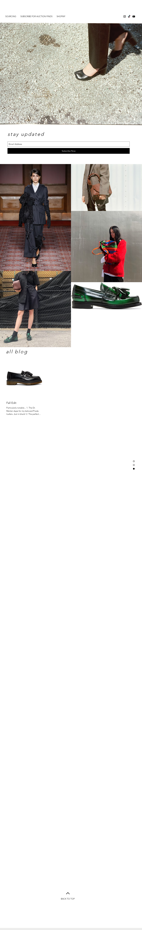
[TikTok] (129, 16)
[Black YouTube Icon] (133, 16)
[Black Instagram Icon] (124, 16)
